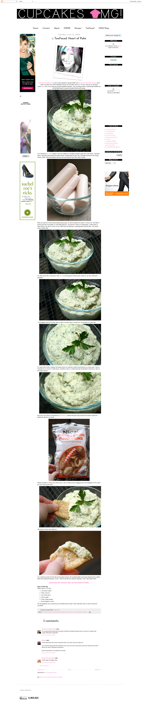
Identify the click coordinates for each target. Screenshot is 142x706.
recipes (71, 612)
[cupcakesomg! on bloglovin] (113, 36)
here (43, 86)
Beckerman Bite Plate (112, 143)
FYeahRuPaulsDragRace (113, 147)
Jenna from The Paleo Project (87, 83)
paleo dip (52, 612)
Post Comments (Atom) (51, 672)
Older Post (97, 669)
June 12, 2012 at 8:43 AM (48, 635)
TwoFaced (90, 28)
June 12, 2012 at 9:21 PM (48, 652)
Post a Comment (44, 665)
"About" (120, 46)
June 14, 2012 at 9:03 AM (48, 662)
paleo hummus (58, 612)
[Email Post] (89, 612)
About (57, 28)
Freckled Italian (110, 131)
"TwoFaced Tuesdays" (45, 83)
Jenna (61, 276)
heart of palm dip (46, 612)
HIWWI (67, 28)
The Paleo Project (77, 612)
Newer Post (41, 669)
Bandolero (62, 415)
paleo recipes (65, 612)
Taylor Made (109, 133)
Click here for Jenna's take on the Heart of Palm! (69, 583)
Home (35, 28)
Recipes (78, 28)
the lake (49, 153)
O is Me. (108, 139)
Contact (46, 28)
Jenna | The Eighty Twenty (49, 629)
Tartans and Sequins (111, 137)
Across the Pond (110, 145)
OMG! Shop (104, 28)
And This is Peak (110, 135)
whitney (44, 640)
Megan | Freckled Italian (48, 658)
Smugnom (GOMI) (111, 141)
